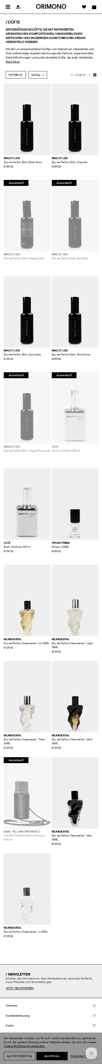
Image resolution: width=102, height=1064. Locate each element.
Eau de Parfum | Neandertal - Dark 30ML (72, 741)
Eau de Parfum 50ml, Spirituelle (22, 354)
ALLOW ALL (52, 1056)
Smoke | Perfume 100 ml (66, 451)
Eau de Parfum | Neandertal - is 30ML (26, 932)
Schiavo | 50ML (60, 547)
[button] (12, 1061)
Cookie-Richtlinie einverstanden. (24, 1046)
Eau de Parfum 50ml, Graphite (69, 162)
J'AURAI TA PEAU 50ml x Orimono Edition (24, 837)
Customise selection (84, 1056)
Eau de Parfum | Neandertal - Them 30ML (24, 741)
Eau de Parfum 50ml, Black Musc (23, 162)
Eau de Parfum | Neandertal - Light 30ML (72, 645)
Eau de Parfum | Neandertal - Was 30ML (72, 837)
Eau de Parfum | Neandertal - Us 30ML (26, 643)
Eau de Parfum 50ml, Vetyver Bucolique (27, 451)
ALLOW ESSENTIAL (19, 1056)
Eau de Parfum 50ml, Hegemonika (24, 258)
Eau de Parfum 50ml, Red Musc (70, 258)
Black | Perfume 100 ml (17, 547)
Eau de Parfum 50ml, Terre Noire (71, 354)
